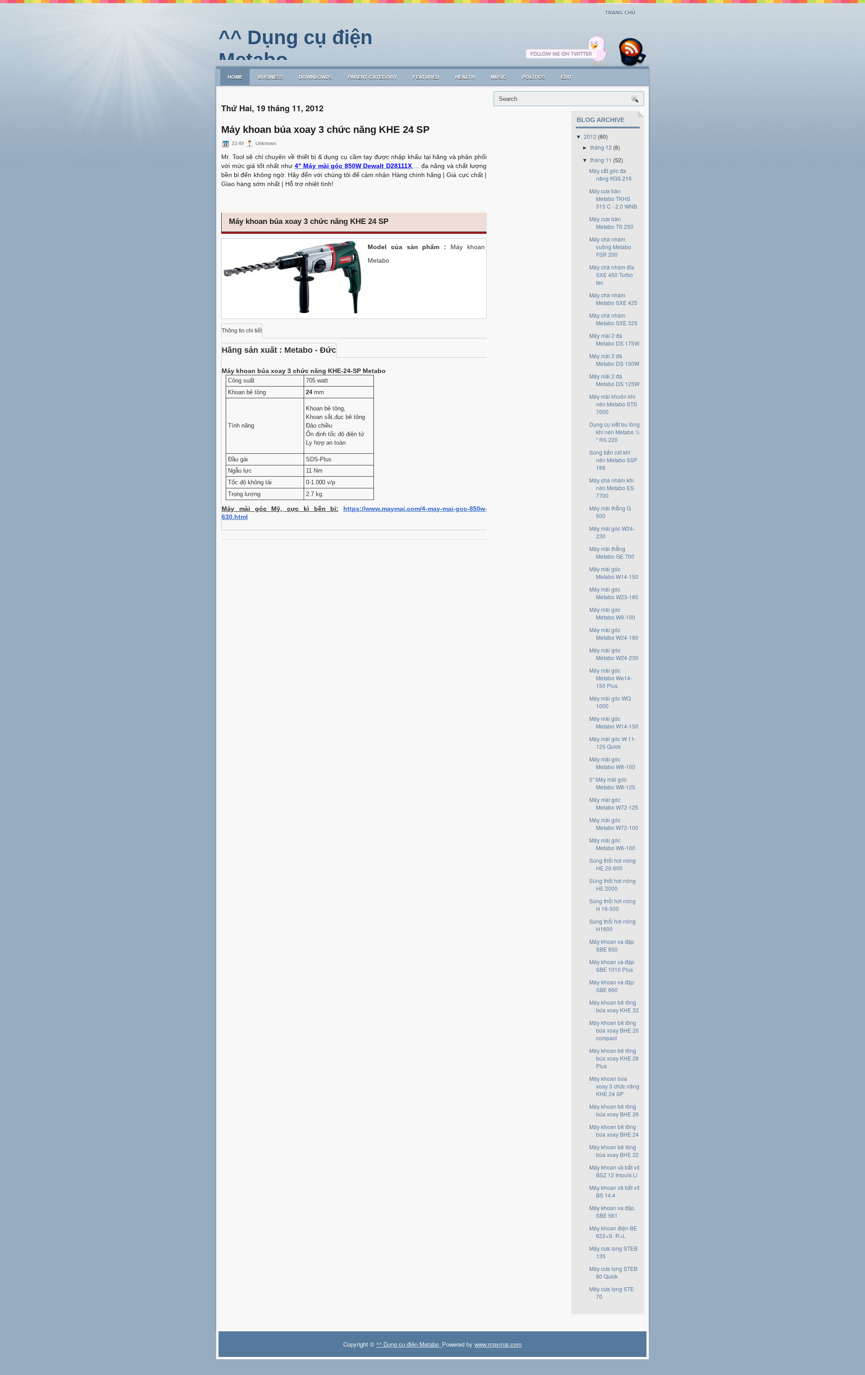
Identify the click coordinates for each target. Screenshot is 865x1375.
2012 (590, 136)
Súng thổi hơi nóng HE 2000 (612, 884)
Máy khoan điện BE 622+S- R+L (613, 1231)
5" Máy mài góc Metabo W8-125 (612, 783)
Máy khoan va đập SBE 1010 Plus (611, 965)
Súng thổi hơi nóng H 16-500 (612, 904)
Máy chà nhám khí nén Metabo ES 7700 (611, 487)
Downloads (315, 76)
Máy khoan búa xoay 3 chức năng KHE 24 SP (325, 130)
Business (270, 76)
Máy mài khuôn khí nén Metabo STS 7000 (613, 403)
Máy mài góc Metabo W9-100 (612, 613)
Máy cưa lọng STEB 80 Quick (613, 1272)
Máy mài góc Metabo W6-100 (612, 843)
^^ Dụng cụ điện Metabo (407, 1344)
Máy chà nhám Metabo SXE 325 (613, 319)
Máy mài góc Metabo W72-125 (613, 803)
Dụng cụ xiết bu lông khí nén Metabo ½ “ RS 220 (614, 431)
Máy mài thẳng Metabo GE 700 (611, 552)
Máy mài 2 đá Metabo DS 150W (614, 359)
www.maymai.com (498, 1344)
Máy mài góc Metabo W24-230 (613, 653)
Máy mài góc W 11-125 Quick (612, 742)
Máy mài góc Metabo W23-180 (613, 593)
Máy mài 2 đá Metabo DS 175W (614, 339)
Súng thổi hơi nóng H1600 (612, 925)
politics (533, 76)
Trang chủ (620, 12)
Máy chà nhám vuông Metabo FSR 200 (610, 246)
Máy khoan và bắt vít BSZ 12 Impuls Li (614, 1171)
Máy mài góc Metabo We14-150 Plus (610, 677)
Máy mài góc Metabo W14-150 (613, 572)
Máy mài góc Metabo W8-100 (612, 762)
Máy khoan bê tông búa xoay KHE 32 (614, 1006)
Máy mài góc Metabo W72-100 (613, 823)
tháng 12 (601, 147)
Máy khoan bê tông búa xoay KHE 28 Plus (614, 1058)
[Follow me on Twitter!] (568, 64)
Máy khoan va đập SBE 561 (611, 1211)
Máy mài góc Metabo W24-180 (613, 633)
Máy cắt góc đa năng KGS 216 (610, 174)
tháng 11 (601, 160)
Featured (426, 76)
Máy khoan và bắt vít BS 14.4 (614, 1191)
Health (465, 76)
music (498, 76)
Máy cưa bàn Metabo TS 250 (611, 222)
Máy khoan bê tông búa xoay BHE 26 (614, 1110)
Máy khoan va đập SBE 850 (611, 945)
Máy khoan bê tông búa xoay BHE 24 (614, 1130)
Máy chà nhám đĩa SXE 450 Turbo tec (611, 274)
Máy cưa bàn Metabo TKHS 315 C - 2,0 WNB (613, 198)
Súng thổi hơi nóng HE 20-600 (612, 864)
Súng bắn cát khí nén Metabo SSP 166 (613, 459)
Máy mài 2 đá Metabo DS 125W (614, 379)
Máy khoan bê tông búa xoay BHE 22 (614, 1150)
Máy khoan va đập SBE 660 (611, 985)
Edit (566, 76)
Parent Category (372, 76)
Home (235, 76)
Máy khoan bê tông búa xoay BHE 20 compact (614, 1030)
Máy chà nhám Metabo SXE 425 (613, 298)
